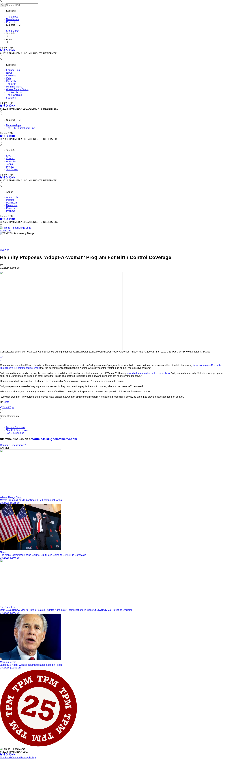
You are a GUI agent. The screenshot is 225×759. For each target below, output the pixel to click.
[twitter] (7, 754)
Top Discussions (15, 433)
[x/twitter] (7, 50)
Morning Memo (14, 86)
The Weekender (15, 92)
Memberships (13, 125)
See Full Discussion (17, 430)
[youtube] (13, 50)
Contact (10, 158)
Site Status (12, 169)
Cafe (8, 78)
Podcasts (11, 22)
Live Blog (11, 75)
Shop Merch (12, 30)
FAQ (8, 155)
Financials (11, 205)
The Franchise (14, 95)
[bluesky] (1, 50)
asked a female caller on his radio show (148, 373)
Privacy (10, 166)
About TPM (12, 197)
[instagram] (10, 50)
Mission (10, 200)
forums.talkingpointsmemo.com (54, 439)
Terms (9, 164)
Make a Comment (15, 427)
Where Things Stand (17, 89)
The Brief (11, 84)
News (9, 73)
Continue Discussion (11, 445)
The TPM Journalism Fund (20, 128)
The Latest (12, 16)
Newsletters (12, 19)
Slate (6, 402)
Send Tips (5, 230)
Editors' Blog (13, 70)
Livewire (4, 250)
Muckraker (11, 81)
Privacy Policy (28, 757)
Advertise (11, 161)
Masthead (11, 202)
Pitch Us (10, 211)
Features (11, 97)
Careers (10, 208)
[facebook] (4, 50)
